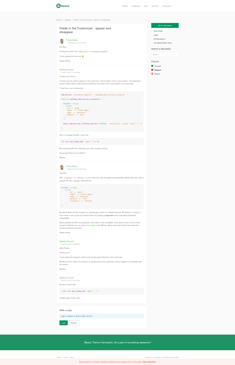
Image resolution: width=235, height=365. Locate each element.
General (157, 66)
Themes (125, 6)
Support (155, 6)
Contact (65, 357)
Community (166, 6)
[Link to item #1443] (142, 40)
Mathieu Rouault (66, 69)
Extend (157, 74)
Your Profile (158, 31)
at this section (90, 225)
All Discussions (159, 39)
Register (74, 323)
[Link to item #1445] (142, 69)
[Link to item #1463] (142, 241)
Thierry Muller (72, 40)
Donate (72, 357)
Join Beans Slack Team (162, 43)
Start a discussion (165, 25)
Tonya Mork (175, 357)
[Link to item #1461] (142, 166)
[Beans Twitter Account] (176, 6)
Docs (146, 6)
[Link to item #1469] (142, 277)
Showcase (136, 6)
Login (63, 323)
